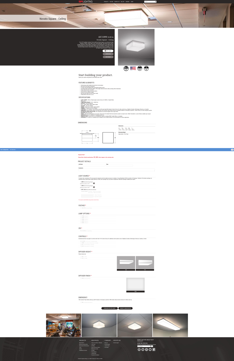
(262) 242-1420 (140, 341)
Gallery (122, 1)
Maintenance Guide (94, 348)
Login (132, 1)
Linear (80, 347)
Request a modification (125, 308)
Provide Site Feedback (95, 355)
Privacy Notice (93, 351)
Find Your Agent (116, 342)
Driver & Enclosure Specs (95, 347)
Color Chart (93, 344)
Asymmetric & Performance (84, 345)
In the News (107, 347)
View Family (108, 57)
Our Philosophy (107, 344)
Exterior (80, 348)
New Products (81, 342)
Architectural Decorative (83, 344)
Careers (127, 1)
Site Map (92, 350)
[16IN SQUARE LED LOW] (94, 183)
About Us (106, 342)
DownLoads (108, 54)
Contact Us (116, 1)
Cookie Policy (93, 353)
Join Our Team (107, 345)
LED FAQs (93, 345)
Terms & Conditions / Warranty (96, 342)
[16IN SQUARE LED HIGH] (94, 187)
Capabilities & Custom (83, 350)
